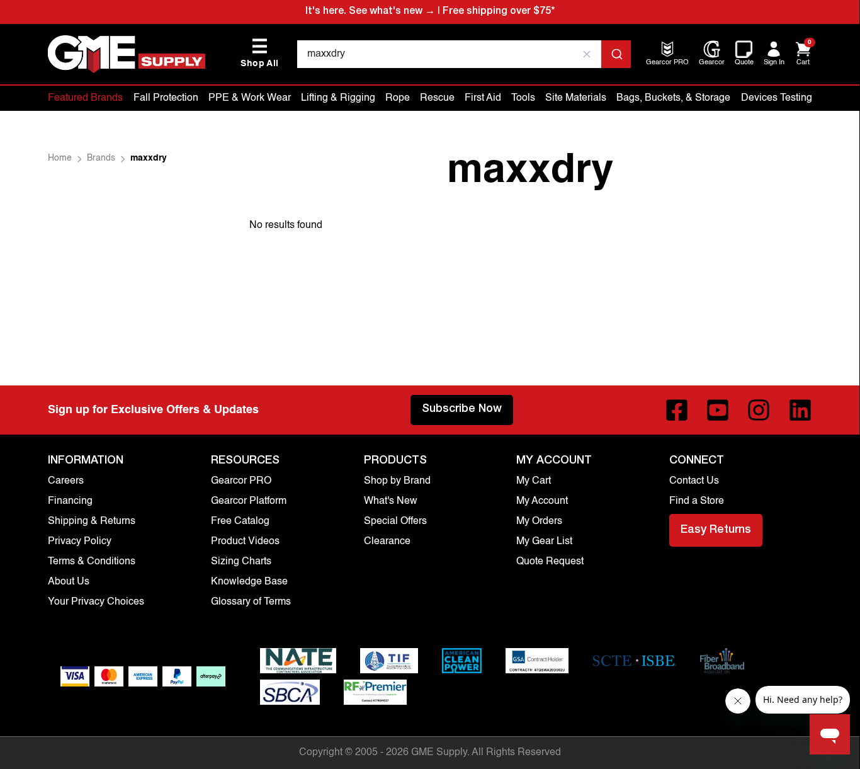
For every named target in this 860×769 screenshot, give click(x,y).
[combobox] (463, 54)
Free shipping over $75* (499, 12)
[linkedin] (800, 410)
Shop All (259, 53)
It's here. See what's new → (370, 12)
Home (60, 158)
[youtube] (718, 410)
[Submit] (616, 54)
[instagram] (759, 410)
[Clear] (586, 54)
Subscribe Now (462, 409)
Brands (101, 158)
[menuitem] (667, 63)
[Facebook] (677, 410)
